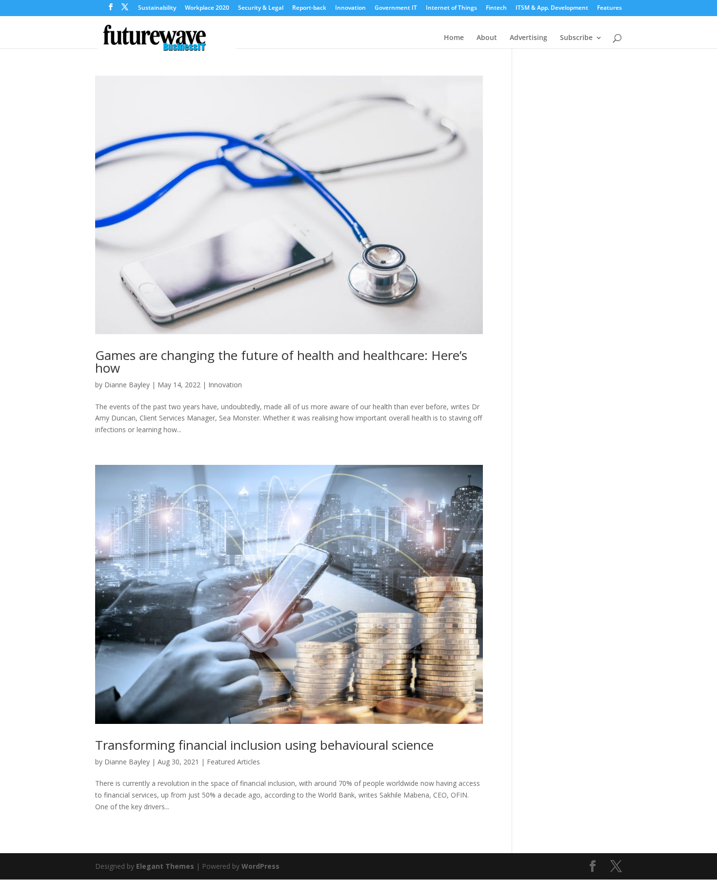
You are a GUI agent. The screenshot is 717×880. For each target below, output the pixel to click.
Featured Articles (233, 761)
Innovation (350, 8)
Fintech (496, 8)
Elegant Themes (165, 866)
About (487, 38)
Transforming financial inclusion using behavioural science (264, 745)
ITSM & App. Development (552, 8)
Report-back (309, 8)
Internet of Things (451, 8)
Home (454, 38)
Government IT (396, 8)
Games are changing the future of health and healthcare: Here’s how (281, 361)
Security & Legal (260, 8)
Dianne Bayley (127, 384)
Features (609, 8)
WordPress (260, 866)
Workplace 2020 (207, 8)
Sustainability (157, 8)
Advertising (528, 38)
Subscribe (576, 38)
